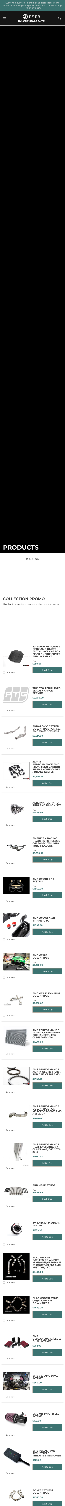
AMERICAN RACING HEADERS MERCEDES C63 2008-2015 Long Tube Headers (46, 842)
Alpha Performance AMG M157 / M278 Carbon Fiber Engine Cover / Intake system (46, 766)
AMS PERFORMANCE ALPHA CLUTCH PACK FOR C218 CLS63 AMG (46, 1072)
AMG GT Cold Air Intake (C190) (44, 919)
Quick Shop (47, 670)
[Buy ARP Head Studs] (16, 1190)
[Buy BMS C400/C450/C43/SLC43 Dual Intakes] (16, 1342)
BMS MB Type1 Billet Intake (46, 1415)
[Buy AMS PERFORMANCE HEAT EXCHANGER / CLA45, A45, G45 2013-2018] (16, 1152)
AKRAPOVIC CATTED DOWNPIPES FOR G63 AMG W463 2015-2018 (46, 729)
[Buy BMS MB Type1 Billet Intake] (16, 1419)
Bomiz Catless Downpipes (42, 1491)
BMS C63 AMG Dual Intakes (45, 1377)
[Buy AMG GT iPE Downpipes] (16, 961)
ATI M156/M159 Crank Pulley (46, 1224)
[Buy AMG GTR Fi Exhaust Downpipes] (16, 999)
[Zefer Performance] (31, 18)
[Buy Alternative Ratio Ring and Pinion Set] (16, 809)
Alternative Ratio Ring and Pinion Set (46, 804)
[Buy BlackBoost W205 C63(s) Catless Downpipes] (16, 1304)
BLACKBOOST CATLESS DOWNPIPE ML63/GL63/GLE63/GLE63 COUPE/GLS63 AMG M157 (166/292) (46, 1262)
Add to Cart (47, 704)
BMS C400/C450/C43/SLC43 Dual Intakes (46, 1339)
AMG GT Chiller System (43, 880)
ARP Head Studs (43, 1185)
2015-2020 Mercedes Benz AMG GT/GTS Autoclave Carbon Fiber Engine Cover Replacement (46, 651)
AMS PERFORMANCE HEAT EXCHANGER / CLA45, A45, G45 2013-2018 (46, 1148)
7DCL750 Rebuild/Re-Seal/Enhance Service (46, 691)
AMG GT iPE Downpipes (40, 956)
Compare (10, 673)
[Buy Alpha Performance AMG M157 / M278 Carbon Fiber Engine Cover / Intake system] (16, 771)
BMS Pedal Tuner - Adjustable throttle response (46, 1453)
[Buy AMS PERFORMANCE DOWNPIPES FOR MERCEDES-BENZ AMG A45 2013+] (16, 1114)
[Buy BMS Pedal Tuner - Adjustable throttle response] (16, 1457)
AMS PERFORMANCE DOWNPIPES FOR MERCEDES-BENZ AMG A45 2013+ (47, 1110)
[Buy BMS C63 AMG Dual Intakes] (16, 1381)
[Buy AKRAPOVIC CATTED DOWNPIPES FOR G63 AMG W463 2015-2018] (16, 733)
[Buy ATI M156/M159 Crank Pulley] (16, 1228)
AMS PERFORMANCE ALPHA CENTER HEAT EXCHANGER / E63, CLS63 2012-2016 (46, 1034)
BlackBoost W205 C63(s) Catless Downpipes (45, 1301)
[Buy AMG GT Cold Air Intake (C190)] (16, 923)
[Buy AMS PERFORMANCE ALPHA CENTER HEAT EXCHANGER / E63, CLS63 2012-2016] (16, 1038)
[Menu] (4, 18)
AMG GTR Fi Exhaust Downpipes (46, 994)
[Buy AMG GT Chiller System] (16, 885)
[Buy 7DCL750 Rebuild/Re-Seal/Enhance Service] (16, 694)
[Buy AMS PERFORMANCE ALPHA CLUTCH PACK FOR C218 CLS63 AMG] (16, 1076)
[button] (59, 18)
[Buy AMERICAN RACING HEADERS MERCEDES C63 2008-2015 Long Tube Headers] (16, 847)
